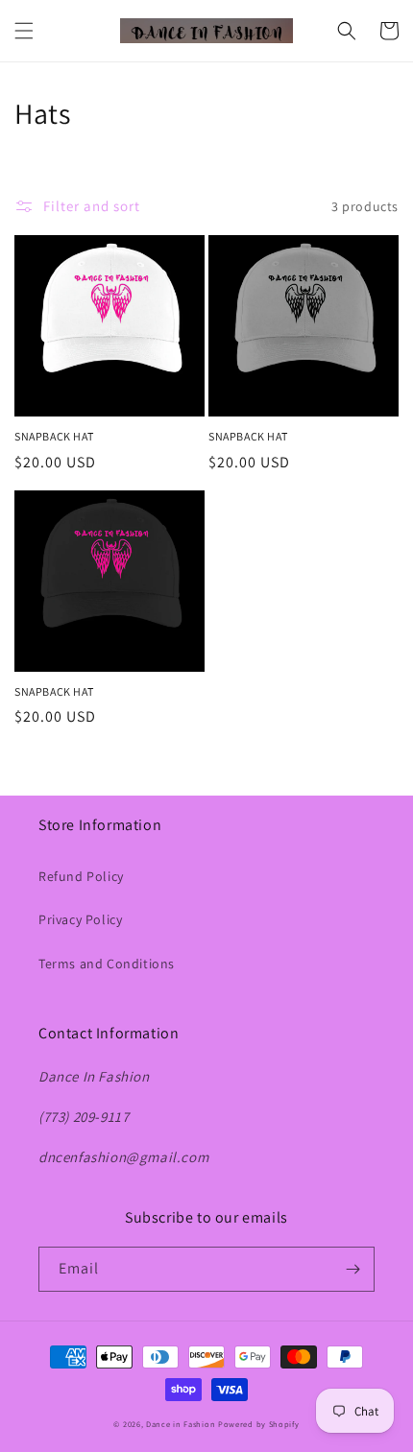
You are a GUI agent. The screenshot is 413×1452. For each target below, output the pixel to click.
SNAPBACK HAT (53, 436)
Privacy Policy (80, 919)
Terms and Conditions (106, 963)
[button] (24, 31)
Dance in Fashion (180, 1423)
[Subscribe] (352, 1269)
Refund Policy (81, 876)
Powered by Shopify (259, 1423)
